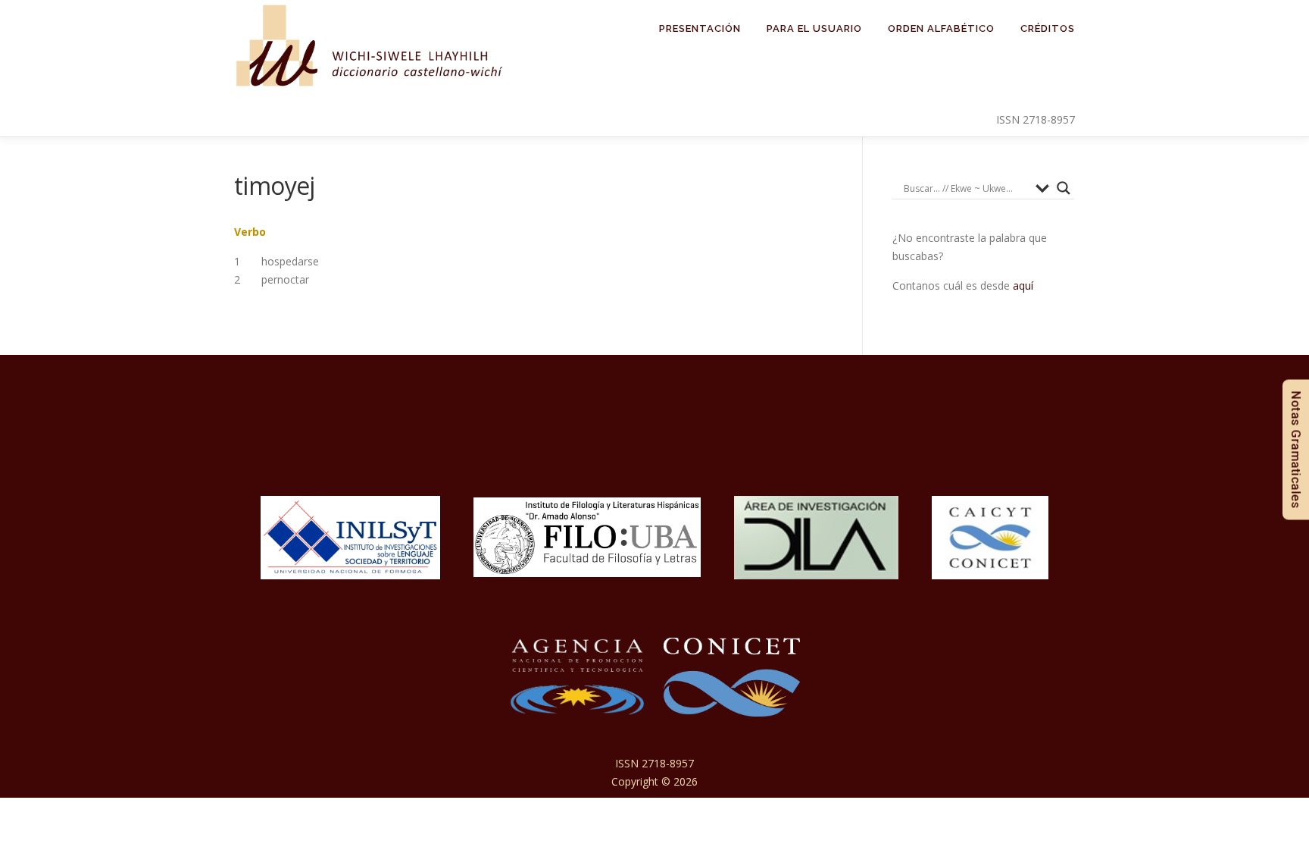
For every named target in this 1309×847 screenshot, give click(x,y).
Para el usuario (814, 28)
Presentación (700, 28)
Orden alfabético (941, 28)
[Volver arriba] (1245, 746)
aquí (1023, 285)
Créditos (1047, 28)
